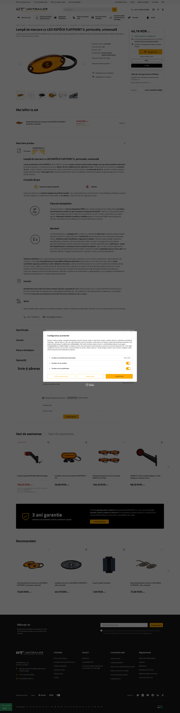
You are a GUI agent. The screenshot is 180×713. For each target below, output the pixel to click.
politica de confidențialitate (71, 344)
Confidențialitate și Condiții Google (57, 346)
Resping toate (90, 376)
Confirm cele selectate (61, 376)
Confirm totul (119, 376)
